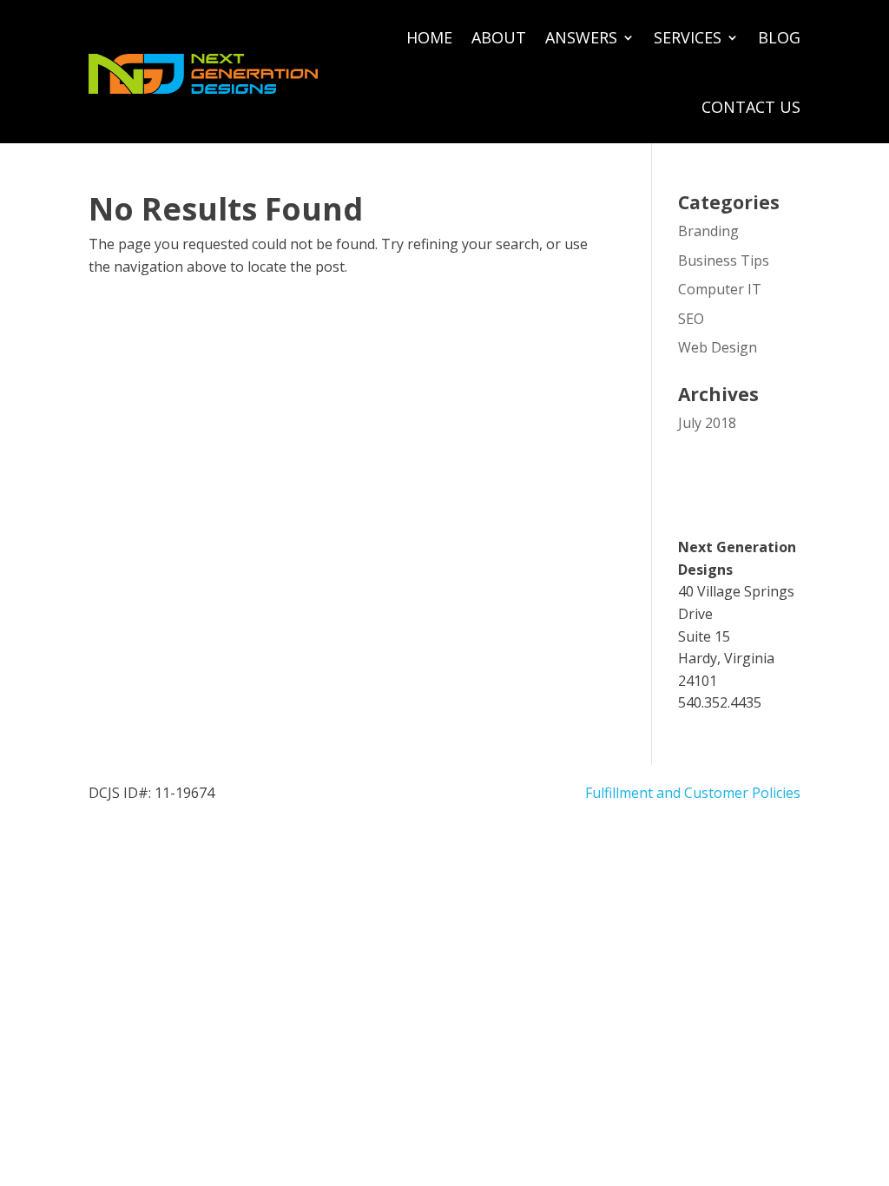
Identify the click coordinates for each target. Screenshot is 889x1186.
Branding (708, 230)
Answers (581, 37)
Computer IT (719, 289)
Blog (779, 37)
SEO (691, 318)
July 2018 (707, 422)
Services (687, 37)
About (498, 37)
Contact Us (750, 106)
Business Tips (723, 260)
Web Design (717, 347)
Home (429, 37)
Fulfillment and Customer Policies (692, 792)
